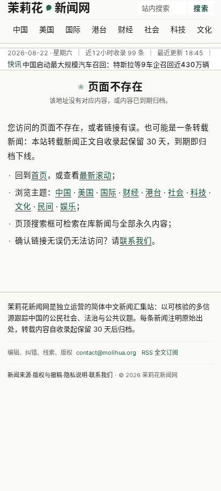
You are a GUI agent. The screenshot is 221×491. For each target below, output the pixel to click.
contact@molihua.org (106, 352)
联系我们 (136, 241)
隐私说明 (75, 375)
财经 (125, 29)
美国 (46, 29)
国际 (72, 29)
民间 (46, 206)
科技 (178, 29)
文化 (204, 29)
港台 (99, 29)
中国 (20, 29)
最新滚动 (95, 175)
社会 (151, 29)
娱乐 (68, 206)
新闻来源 (19, 375)
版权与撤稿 (47, 375)
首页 (39, 175)
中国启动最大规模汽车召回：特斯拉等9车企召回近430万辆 (116, 64)
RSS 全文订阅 (160, 352)
